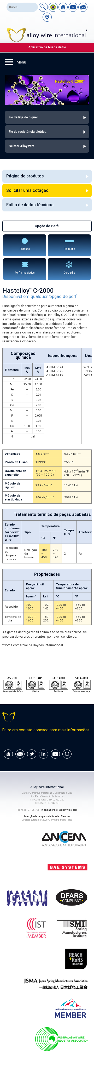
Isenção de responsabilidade (41, 816)
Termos (65, 816)
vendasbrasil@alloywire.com (60, 809)
